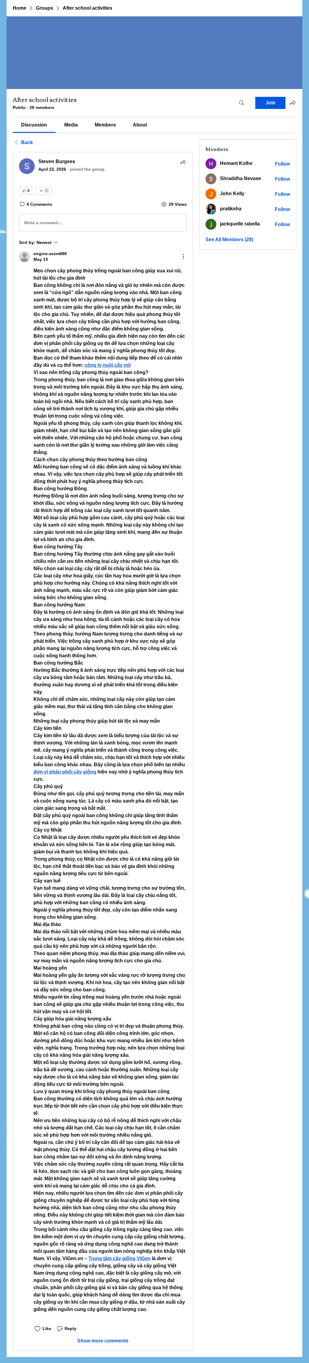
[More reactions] (44, 191)
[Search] (241, 103)
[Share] (183, 162)
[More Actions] (183, 256)
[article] (103, 751)
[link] (34, 124)
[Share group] (292, 102)
